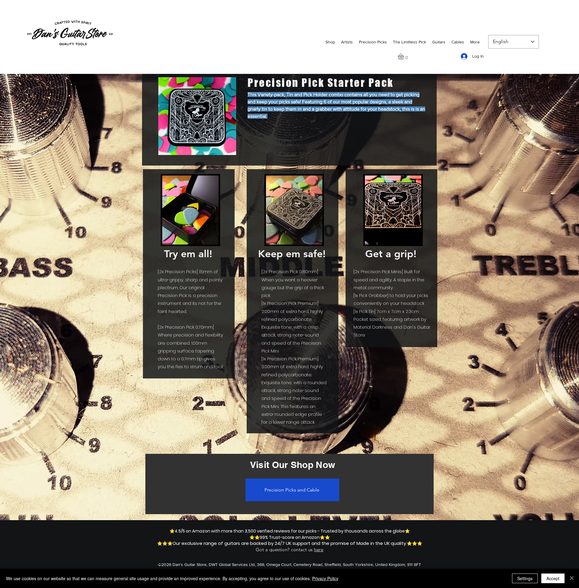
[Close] (571, 578)
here (318, 549)
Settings (525, 578)
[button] (404, 56)
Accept (552, 578)
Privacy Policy (325, 578)
